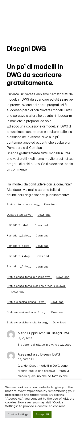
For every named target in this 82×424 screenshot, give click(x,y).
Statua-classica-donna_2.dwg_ (27, 312)
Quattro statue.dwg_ (20, 214)
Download (50, 204)
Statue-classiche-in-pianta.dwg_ (27, 322)
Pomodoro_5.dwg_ (19, 266)
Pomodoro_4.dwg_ (19, 256)
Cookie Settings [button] (18, 414)
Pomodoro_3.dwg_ (19, 245)
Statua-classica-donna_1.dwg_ (26, 301)
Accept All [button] (42, 414)
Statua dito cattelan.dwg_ (23, 204)
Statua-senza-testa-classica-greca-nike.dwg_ (36, 285)
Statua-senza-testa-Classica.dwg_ (29, 276)
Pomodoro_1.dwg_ (18, 225)
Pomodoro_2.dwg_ (19, 235)
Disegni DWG (60, 333)
